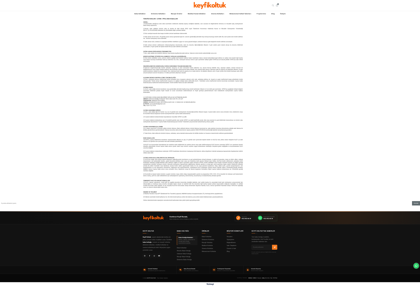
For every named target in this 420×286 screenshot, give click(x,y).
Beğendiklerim (231, 242)
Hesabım (229, 236)
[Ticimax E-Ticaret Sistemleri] (210, 284)
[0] (277, 5)
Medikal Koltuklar (207, 245)
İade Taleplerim (231, 245)
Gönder (416, 203)
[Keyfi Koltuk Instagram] (145, 256)
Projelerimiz (261, 14)
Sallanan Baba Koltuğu (184, 253)
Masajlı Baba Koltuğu (183, 256)
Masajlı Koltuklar (207, 242)
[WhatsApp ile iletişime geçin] (416, 265)
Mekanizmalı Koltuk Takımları (240, 14)
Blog (273, 14)
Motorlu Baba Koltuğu (184, 251)
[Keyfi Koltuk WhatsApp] (154, 256)
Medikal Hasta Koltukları (197, 14)
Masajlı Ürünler (176, 14)
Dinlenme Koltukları (158, 14)
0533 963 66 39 (246, 218)
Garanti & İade (231, 248)
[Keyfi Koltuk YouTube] (159, 256)
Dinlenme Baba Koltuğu (184, 259)
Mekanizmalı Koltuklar (209, 251)
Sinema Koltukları (217, 14)
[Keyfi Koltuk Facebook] (149, 256)
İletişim (283, 14)
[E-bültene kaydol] (274, 247)
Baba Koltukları (140, 14)
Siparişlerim (230, 239)
